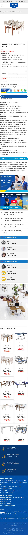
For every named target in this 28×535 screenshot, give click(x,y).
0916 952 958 (11, 273)
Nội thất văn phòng (9, 528)
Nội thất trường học (15, 529)
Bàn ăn (10, 12)
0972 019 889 (11, 243)
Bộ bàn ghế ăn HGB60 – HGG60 (7, 417)
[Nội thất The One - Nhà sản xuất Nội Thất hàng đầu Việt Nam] (14, 5)
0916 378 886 (11, 249)
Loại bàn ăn (4, 73)
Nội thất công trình (12, 530)
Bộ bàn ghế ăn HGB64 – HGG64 (21, 417)
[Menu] (2, 5)
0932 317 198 (11, 255)
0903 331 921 (11, 280)
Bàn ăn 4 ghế (6, 87)
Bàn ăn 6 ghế (13, 87)
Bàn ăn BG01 (7, 439)
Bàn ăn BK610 (21, 347)
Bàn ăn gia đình (17, 12)
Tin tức (21, 530)
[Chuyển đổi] (1, 212)
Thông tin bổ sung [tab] (6, 99)
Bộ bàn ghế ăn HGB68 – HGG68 (7, 347)
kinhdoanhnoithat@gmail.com (11, 490)
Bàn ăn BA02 (21, 393)
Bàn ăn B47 (21, 370)
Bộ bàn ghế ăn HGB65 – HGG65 (7, 371)
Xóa (26, 71)
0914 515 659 (11, 267)
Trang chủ (3, 12)
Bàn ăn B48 (21, 439)
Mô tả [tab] (3, 96)
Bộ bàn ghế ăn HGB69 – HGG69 (7, 394)
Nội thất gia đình (20, 528)
